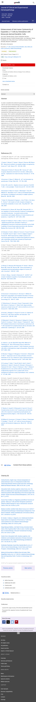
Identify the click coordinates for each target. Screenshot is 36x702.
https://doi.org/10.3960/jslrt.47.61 (13, 57)
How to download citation (9, 81)
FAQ (2, 694)
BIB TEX (6, 74)
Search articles (5, 648)
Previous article (7, 568)
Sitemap (3, 699)
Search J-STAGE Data (6, 651)
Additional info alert (10, 583)
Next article (28, 568)
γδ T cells (8, 47)
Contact (3, 697)
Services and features (6, 661)
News (2, 673)
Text (5, 78)
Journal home (6, 21)
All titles (3, 640)
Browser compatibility (6, 691)
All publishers (4, 645)
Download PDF (9, 65)
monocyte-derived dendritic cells (19, 47)
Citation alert (8, 585)
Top (18, 633)
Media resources (5, 681)
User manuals (4, 689)
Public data (4, 663)
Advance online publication (20, 21)
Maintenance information (7, 676)
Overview (3, 658)
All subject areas (5, 643)
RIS (5, 70)
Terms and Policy (5, 666)
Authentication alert (10, 588)
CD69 (28, 47)
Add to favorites (9, 580)
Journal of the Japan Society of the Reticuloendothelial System (17, 607)
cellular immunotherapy (15, 48)
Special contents (5, 679)
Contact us (6, 84)
